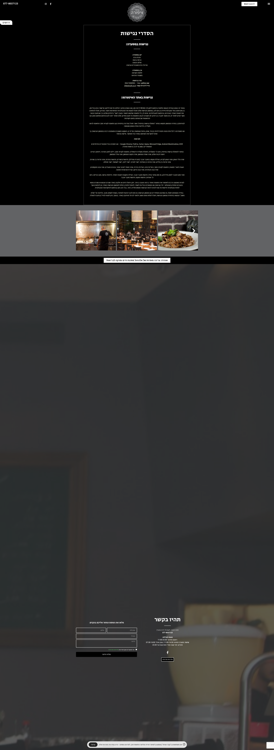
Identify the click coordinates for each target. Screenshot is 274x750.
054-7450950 (130, 83)
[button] (269, 4)
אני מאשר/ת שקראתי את (121, 650)
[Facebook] (167, 652)
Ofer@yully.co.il (130, 86)
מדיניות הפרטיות (113, 650)
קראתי (93, 745)
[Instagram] (46, 4)
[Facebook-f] (50, 4)
